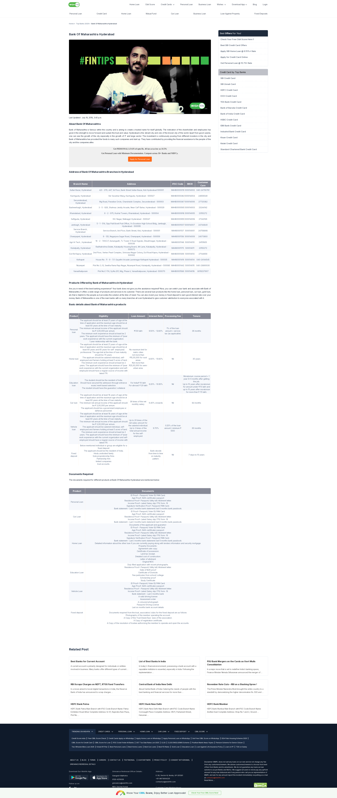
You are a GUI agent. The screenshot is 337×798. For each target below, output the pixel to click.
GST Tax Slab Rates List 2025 (147, 743)
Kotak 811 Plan (102, 747)
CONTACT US (115, 760)
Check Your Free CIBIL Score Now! (204, 793)
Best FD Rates (163, 747)
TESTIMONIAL (129, 760)
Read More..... (209, 780)
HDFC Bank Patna (80, 704)
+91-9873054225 (163, 778)
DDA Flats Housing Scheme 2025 (234, 738)
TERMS (92, 760)
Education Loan (188, 747)
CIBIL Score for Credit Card (82, 743)
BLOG (84, 760)
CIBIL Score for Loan (103, 743)
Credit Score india (78, 738)
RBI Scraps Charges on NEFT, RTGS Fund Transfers (97, 684)
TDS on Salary (241, 747)
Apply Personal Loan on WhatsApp (176, 738)
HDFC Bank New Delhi (150, 704)
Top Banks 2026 (82, 24)
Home (71, 24)
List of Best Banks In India (152, 661)
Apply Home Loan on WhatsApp (148, 738)
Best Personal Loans (118, 747)
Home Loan (134, 4)
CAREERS (102, 760)
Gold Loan (176, 747)
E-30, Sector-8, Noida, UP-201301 (169, 775)
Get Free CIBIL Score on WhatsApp (205, 738)
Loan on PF (229, 747)
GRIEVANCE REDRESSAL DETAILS (82, 764)
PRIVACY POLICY (160, 760)
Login (265, 4)
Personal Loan (186, 4)
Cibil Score (150, 4)
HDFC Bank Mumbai (217, 704)
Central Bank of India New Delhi (155, 684)
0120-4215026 (118, 779)
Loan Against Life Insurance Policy (209, 747)
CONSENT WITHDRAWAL (180, 760)
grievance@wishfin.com (122, 783)
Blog (255, 4)
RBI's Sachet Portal (120, 787)
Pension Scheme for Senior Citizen (229, 743)
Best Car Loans (150, 747)
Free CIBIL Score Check (97, 738)
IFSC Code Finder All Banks (123, 743)
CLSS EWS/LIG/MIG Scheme (179, 743)
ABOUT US (74, 760)
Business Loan (205, 4)
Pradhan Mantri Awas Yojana (202, 743)
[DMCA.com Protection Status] (235, 785)
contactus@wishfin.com (166, 782)
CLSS (163, 743)
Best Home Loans (135, 747)
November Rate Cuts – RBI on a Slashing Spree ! (232, 684)
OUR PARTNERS (144, 760)
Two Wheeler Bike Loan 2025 (83, 747)
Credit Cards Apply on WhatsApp (121, 738)
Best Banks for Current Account (88, 661)
